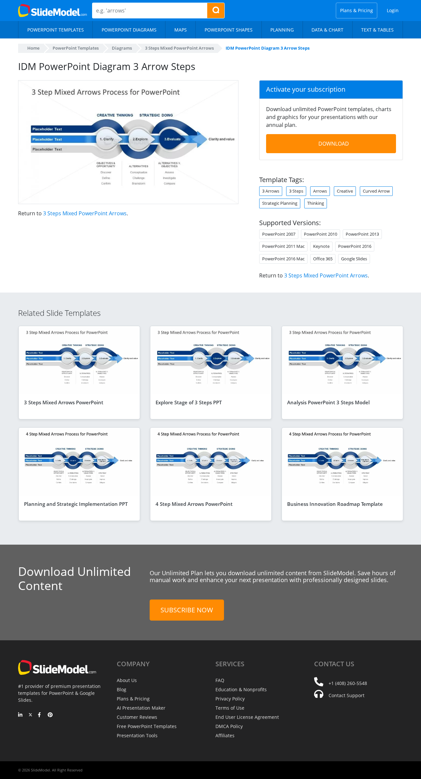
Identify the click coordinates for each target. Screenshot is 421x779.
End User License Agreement (247, 717)
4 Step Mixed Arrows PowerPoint (194, 504)
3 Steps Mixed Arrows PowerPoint (63, 402)
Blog (121, 689)
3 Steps (296, 191)
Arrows (320, 191)
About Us (127, 680)
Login (393, 10)
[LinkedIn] (20, 715)
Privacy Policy (230, 699)
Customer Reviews (137, 717)
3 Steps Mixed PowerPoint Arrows (85, 213)
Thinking (315, 203)
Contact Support (346, 695)
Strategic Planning (279, 203)
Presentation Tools (137, 735)
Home (33, 48)
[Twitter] (30, 715)
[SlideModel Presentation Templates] (52, 10)
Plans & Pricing (356, 10)
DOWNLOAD (333, 143)
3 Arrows (270, 191)
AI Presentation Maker (141, 708)
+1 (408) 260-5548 (348, 683)
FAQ (219, 680)
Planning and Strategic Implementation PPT (76, 504)
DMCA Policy (229, 726)
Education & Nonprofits (241, 689)
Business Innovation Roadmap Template (335, 504)
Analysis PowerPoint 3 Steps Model (328, 402)
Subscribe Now (187, 609)
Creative (345, 191)
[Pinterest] (50, 715)
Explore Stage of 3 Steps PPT (189, 402)
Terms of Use (229, 708)
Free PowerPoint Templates (147, 726)
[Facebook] (40, 715)
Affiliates (225, 735)
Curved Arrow (376, 191)
